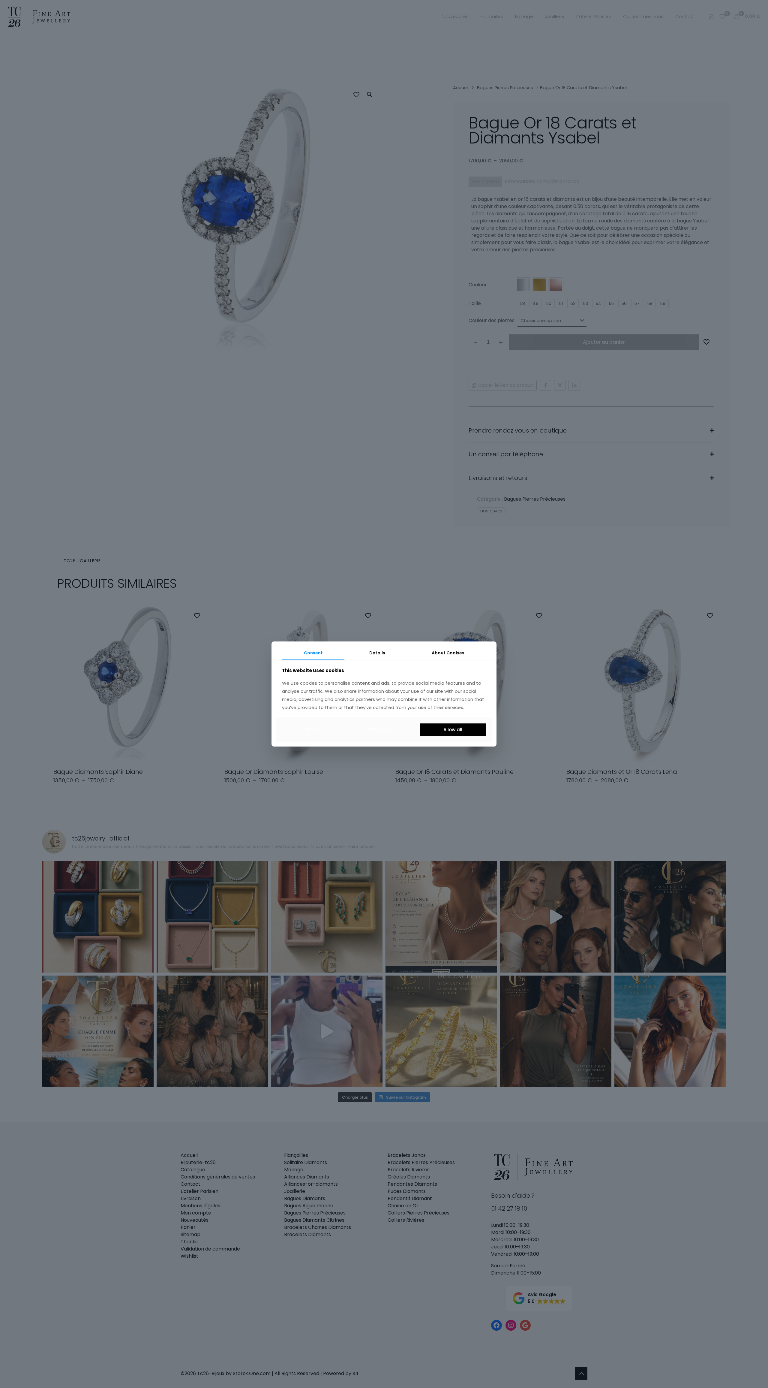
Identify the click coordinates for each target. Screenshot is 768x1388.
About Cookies (448, 653)
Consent (313, 653)
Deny (311, 729)
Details (377, 653)
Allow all (452, 729)
